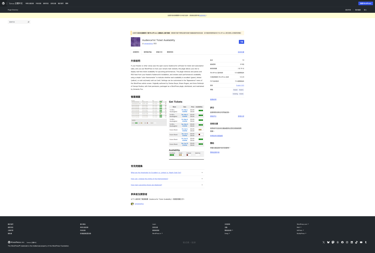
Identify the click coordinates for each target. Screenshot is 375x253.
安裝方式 (159, 52)
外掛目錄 (83, 230)
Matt (299, 227)
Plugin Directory (13, 10)
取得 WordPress (365, 3)
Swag (227, 233)
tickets (241, 94)
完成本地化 (202, 15)
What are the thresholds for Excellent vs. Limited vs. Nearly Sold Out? (156, 173)
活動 (226, 227)
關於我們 (10, 224)
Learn (154, 224)
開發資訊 (170, 52)
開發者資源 (155, 230)
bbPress (300, 230)
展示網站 (83, 224)
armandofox (148, 43)
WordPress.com (303, 224)
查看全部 (241, 116)
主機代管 (10, 230)
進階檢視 (213, 99)
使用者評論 (148, 52)
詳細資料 (136, 52)
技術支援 (241, 52)
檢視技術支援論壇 (216, 136)
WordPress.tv (157, 233)
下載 (241, 42)
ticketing (235, 94)
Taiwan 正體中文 (31, 242)
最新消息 (10, 227)
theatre (241, 90)
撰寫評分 (213, 116)
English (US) (240, 85)
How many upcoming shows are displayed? (146, 185)
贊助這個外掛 (215, 152)
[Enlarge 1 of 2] (164, 103)
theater (235, 90)
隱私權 (10, 233)
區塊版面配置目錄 (85, 233)
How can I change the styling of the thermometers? (149, 179)
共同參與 (227, 224)
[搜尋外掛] (28, 22)
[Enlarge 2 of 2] (202, 103)
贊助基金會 (229, 230)
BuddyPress (301, 233)
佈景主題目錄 (84, 227)
